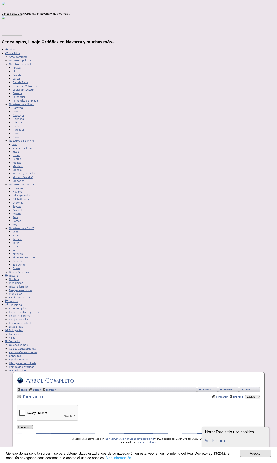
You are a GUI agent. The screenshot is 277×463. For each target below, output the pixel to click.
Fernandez (19, 97)
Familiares (15, 334)
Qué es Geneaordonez (22, 348)
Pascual (17, 210)
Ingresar (51, 389)
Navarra (17, 192)
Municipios (15, 294)
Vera (15, 250)
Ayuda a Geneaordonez (23, 352)
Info (247, 389)
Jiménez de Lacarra (24, 148)
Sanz (15, 232)
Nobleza (14, 279)
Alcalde (17, 71)
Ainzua (17, 68)
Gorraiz (17, 111)
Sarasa (16, 235)
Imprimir (238, 396)
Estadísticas (16, 326)
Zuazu (16, 268)
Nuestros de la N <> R (22, 184)
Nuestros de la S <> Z (21, 228)
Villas (12, 337)
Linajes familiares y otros (24, 312)
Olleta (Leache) (21, 199)
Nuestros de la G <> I (21, 104)
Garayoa (18, 108)
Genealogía (15, 305)
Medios (228, 389)
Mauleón (18, 166)
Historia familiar (18, 286)
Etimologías (16, 283)
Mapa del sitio (17, 370)
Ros (15, 224)
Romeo (17, 221)
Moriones (18, 181)
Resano (17, 213)
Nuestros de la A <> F (21, 64)
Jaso (15, 144)
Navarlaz (18, 188)
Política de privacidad (21, 367)
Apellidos (14, 53)
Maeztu (17, 162)
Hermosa (18, 119)
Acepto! (255, 453)
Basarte (17, 75)
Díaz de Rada (20, 82)
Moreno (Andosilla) (24, 173)
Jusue (16, 151)
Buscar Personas (19, 272)
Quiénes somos (18, 345)
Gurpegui (18, 115)
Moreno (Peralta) (23, 177)
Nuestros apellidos (20, 60)
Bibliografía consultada (22, 363)
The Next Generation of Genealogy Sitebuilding (129, 438)
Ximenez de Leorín (24, 257)
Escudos (13, 301)
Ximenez (18, 254)
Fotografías (15, 330)
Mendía (17, 170)
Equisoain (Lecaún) (24, 89)
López (16, 155)
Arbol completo (18, 57)
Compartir (222, 396)
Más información (118, 457)
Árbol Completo (50, 380)
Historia (13, 275)
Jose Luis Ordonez (146, 441)
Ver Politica (215, 440)
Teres (16, 243)
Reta (15, 217)
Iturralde (18, 137)
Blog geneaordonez (20, 290)
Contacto (14, 341)
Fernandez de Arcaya (25, 100)
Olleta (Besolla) (21, 195)
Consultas (15, 356)
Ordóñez (18, 202)
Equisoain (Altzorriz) (25, 86)
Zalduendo (19, 264)
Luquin (17, 159)
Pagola (17, 206)
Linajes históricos (19, 316)
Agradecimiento (18, 359)
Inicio (11, 49)
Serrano (17, 239)
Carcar (16, 78)
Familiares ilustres (19, 297)
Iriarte (16, 126)
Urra (15, 246)
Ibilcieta (17, 122)
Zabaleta (18, 261)
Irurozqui (18, 130)
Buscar (207, 389)
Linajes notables (18, 319)
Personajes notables (21, 323)
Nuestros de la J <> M (21, 140)
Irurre (16, 133)
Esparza (17, 93)
